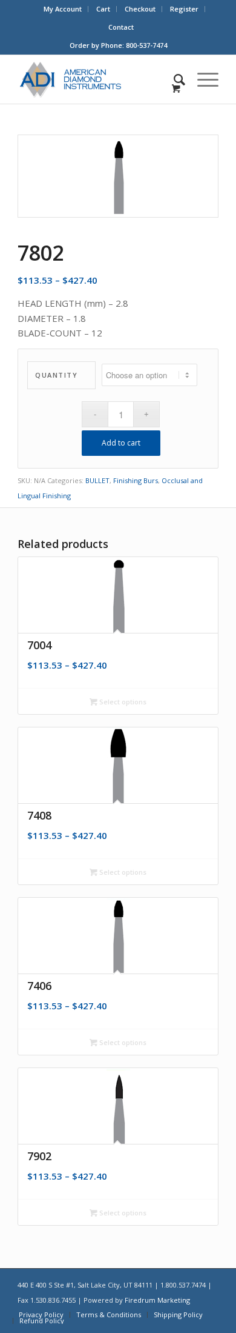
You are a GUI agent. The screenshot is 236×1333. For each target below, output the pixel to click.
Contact (121, 27)
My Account (63, 8)
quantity (56, 374)
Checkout (140, 8)
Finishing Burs (135, 480)
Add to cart (121, 443)
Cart (103, 8)
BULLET (97, 480)
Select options (121, 701)
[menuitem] (63, 9)
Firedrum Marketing (157, 1300)
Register (184, 8)
